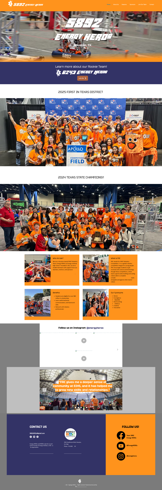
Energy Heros (34, 5)
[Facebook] (31, 437)
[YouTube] (34, 437)
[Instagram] (37, 437)
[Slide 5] (78, 407)
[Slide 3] (86, 407)
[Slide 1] (75, 407)
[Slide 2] (83, 407)
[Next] (117, 390)
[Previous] (44, 390)
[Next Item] (117, 349)
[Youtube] (121, 446)
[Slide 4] (81, 407)
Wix (81, 486)
